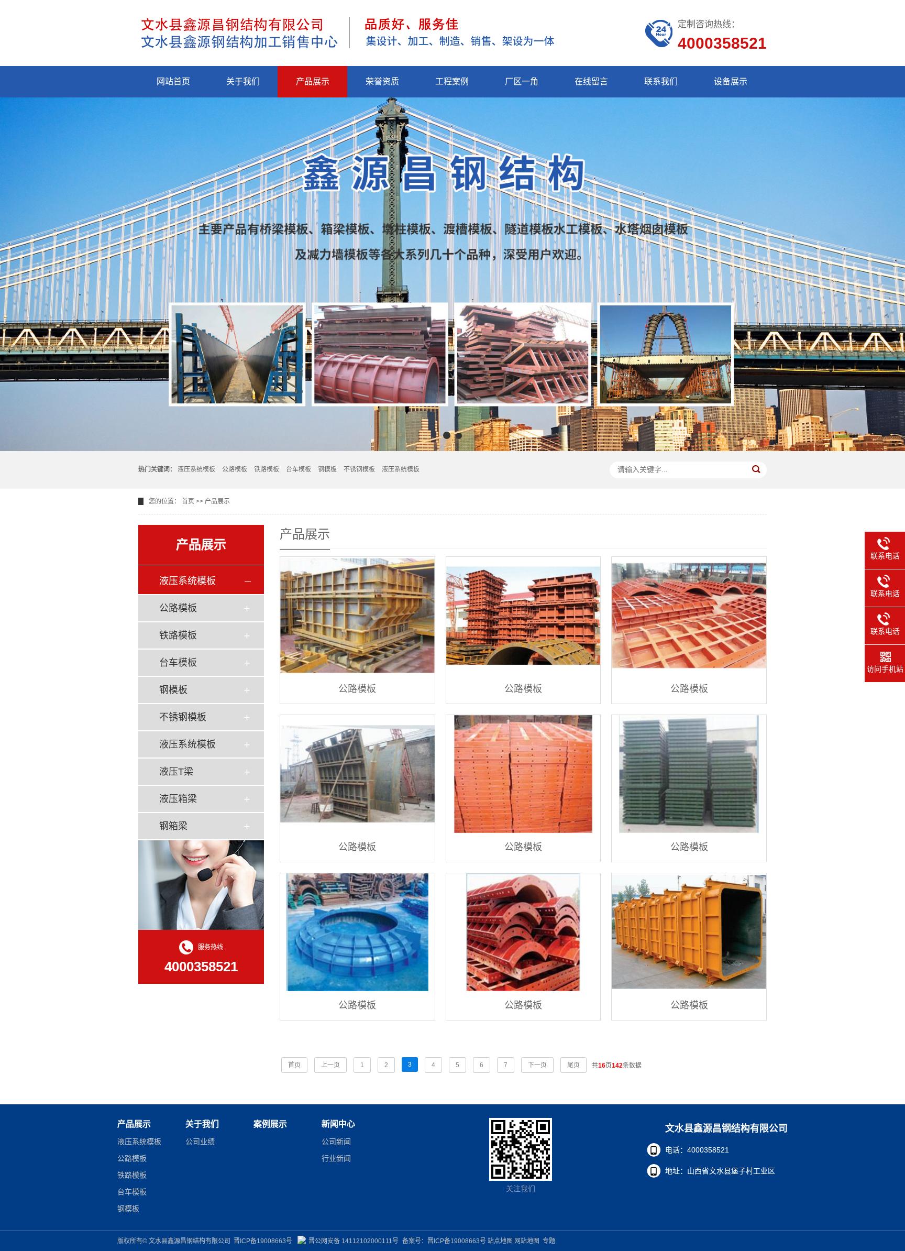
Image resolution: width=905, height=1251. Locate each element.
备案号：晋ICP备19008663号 (444, 1241)
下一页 (537, 1065)
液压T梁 (176, 771)
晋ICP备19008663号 (263, 1241)
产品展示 (312, 81)
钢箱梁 (173, 826)
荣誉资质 (382, 81)
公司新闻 (336, 1141)
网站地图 (526, 1241)
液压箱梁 (178, 799)
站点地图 (500, 1241)
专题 (549, 1241)
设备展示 (730, 81)
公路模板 (234, 469)
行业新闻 (336, 1158)
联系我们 (661, 81)
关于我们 (243, 81)
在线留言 (591, 81)
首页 (188, 501)
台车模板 (298, 469)
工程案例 (452, 81)
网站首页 (173, 81)
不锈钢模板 (359, 469)
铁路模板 (266, 469)
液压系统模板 (196, 469)
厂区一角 (521, 81)
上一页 (330, 1065)
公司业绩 (200, 1141)
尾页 (573, 1065)
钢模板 (327, 469)
